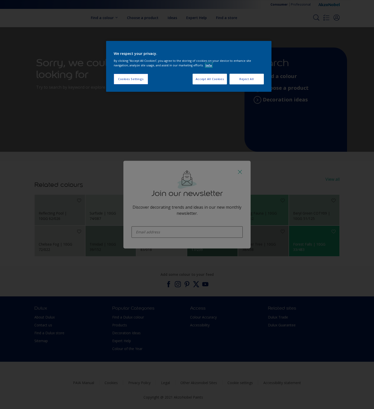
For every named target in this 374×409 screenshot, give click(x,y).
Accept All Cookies (210, 79)
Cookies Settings (131, 79)
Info (209, 65)
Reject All (246, 79)
